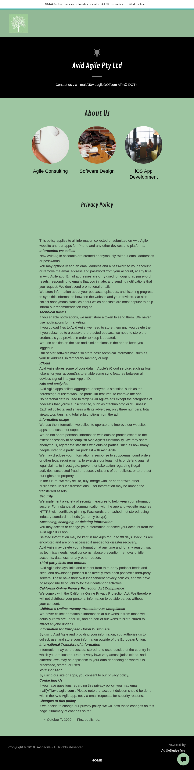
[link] (18, 23)
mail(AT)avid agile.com (56, 691)
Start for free (137, 4)
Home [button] (97, 760)
